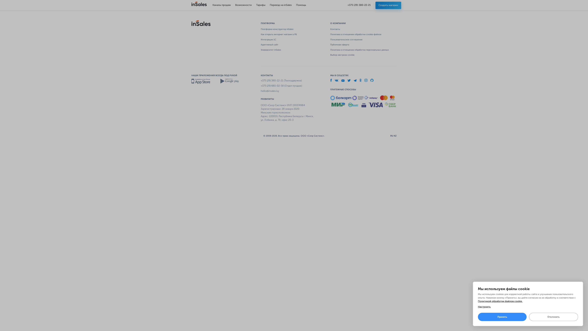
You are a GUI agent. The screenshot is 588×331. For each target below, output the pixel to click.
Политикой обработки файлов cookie (500, 301)
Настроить (484, 307)
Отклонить (553, 317)
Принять (502, 317)
